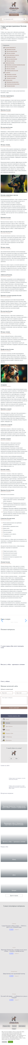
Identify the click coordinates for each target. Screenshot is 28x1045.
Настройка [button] (5, 1041)
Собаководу (9, 737)
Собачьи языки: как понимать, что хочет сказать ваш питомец (17, 779)
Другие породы (14, 895)
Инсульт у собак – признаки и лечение (13, 664)
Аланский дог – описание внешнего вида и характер (12, 869)
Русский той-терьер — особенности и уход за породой (14, 996)
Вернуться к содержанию (6, 97)
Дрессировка (9, 726)
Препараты (9, 740)
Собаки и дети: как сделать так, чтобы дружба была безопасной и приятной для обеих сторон (17, 787)
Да (11, 758)
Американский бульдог (6, 883)
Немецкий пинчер (14, 971)
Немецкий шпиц (5, 852)
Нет (17, 758)
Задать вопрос (14, 14)
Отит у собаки (5, 681)
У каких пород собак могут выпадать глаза (12, 646)
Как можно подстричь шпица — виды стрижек (11, 850)
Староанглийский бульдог (7, 885)
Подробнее (14, 859)
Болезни (8, 723)
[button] (26, 620)
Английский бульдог (6, 881)
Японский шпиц (5, 854)
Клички (8, 730)
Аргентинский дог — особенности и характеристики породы (13, 871)
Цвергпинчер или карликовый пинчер (14, 973)
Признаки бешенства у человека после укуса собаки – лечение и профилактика (14, 950)
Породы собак (9, 733)
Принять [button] (10, 1041)
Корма (7, 719)
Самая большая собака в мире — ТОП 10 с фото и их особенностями (14, 926)
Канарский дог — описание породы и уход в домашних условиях (12, 867)
